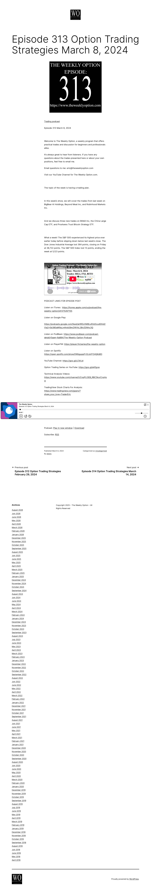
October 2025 (18, 545)
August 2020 (17, 762)
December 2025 (19, 538)
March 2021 (17, 738)
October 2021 (18, 713)
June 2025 (16, 559)
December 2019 (18, 790)
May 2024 (16, 604)
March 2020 (17, 779)
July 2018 (16, 850)
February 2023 (18, 657)
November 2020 (19, 751)
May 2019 (16, 815)
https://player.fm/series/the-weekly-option (84, 344)
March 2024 (17, 611)
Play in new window (63, 428)
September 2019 (19, 800)
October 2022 (18, 671)
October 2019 (18, 797)
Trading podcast (52, 121)
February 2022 (18, 699)
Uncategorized (101, 451)
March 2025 (17, 569)
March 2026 (17, 527)
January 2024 (18, 618)
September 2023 (19, 632)
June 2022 (16, 685)
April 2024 (16, 608)
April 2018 (16, 860)
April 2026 (16, 524)
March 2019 (17, 821)
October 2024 (18, 587)
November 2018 (19, 836)
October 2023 (18, 629)
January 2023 (18, 660)
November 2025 (19, 541)
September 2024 (19, 590)
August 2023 (17, 636)
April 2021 (16, 734)
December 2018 (18, 832)
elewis (49, 454)
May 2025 (16, 562)
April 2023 (16, 650)
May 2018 (16, 856)
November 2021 (19, 709)
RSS (57, 434)
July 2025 (16, 555)
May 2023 (16, 646)
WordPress (134, 879)
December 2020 (19, 748)
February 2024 (18, 615)
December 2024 (19, 580)
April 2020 (16, 776)
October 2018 (18, 839)
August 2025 (17, 552)
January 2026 (18, 534)
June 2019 (16, 811)
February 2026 (18, 531)
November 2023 (19, 625)
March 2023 (17, 653)
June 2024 (16, 601)
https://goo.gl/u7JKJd (73, 361)
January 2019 (18, 828)
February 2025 (18, 573)
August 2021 (17, 720)
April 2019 (16, 818)
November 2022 (19, 667)
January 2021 (18, 744)
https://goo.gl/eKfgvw (89, 367)
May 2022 (16, 688)
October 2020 (18, 755)
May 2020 (16, 772)
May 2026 (16, 520)
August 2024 (17, 594)
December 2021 (18, 706)
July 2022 (16, 682)
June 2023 (16, 643)
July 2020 (16, 765)
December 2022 (19, 664)
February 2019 (18, 825)
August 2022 (17, 678)
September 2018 (19, 842)
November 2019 (19, 794)
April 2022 (16, 692)
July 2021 (16, 723)
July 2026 (16, 513)
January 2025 (18, 576)
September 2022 (19, 674)
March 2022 (17, 695)
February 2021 (18, 741)
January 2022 (18, 702)
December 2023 (19, 622)
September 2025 (19, 548)
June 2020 (16, 769)
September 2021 (19, 716)
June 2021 (16, 727)
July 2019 (16, 807)
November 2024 (19, 583)
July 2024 (16, 597)
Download (79, 428)
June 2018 (16, 853)
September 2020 (19, 759)
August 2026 (17, 510)
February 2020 (18, 783)
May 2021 (16, 730)
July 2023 (16, 639)
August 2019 (17, 804)
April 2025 (16, 566)
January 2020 (18, 786)
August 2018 (17, 846)
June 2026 (16, 517)
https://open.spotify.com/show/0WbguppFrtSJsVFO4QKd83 (73, 354)
